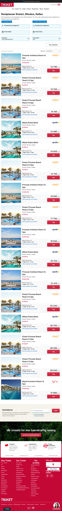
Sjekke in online (35, 476)
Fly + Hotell (15, 8)
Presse (17, 466)
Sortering (42, 51)
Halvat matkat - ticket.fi (33, 504)
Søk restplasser (53, 44)
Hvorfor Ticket (19, 470)
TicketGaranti (34, 478)
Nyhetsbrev (19, 482)
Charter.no (42, 504)
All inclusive (4, 487)
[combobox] (16, 27)
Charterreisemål (20, 474)
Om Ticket (18, 462)
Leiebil (2, 478)
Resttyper (3, 489)
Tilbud (41, 8)
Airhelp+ (33, 474)
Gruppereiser (4, 474)
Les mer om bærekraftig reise (31, 435)
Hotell (24, 8)
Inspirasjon (33, 491)
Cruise (2, 472)
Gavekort (46, 8)
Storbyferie (4, 480)
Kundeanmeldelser (20, 489)
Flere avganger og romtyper (29, 69)
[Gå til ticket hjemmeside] (7, 4)
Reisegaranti (34, 486)
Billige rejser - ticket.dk (19, 504)
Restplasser (35, 8)
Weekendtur (4, 482)
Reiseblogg (4, 493)
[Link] (48, 475)
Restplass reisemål (20, 476)
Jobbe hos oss (19, 468)
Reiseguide (34, 468)
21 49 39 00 (53, 4)
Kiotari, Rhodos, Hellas (40, 21)
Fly (20, 8)
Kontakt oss (19, 464)
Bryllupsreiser (4, 485)
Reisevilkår (34, 484)
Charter (28, 8)
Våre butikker (53, 469)
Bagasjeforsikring (35, 472)
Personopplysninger (21, 485)
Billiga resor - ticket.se (6, 504)
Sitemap (18, 483)
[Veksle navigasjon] (59, 4)
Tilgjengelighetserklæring (22, 487)
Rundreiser (4, 483)
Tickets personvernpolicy (39, 415)
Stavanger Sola (7, 21)
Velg (53, 70)
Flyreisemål (19, 472)
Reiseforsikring (34, 470)
